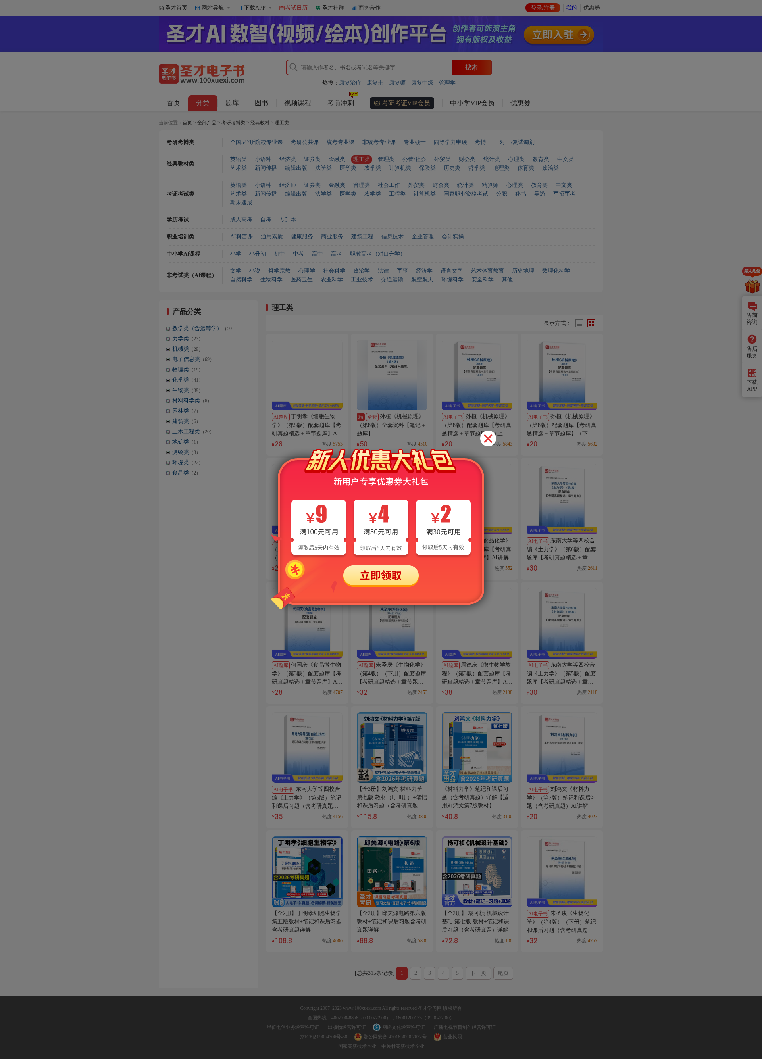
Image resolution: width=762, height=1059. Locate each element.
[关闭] (488, 438)
